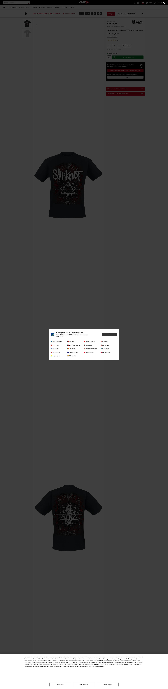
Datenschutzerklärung (97, 666)
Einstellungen (107, 684)
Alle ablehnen (84, 684)
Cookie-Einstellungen (43, 666)
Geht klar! (60, 684)
